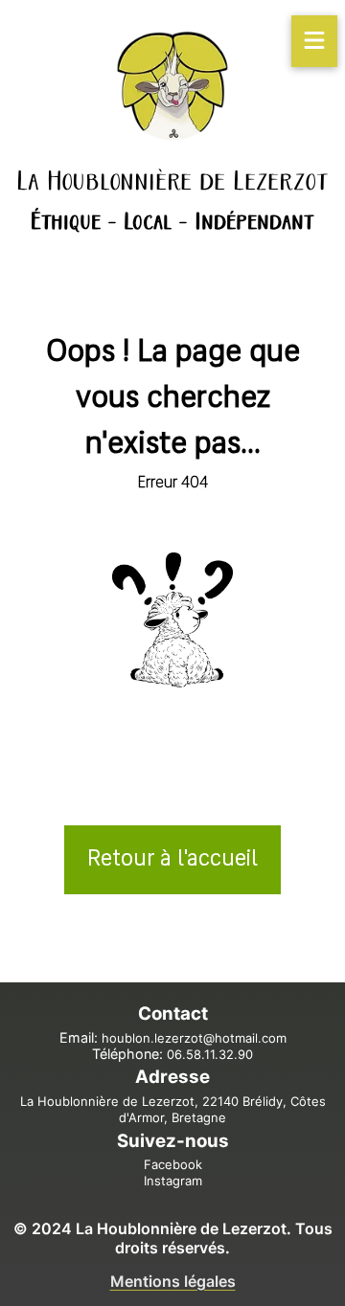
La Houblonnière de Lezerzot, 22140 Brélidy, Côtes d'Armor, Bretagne (173, 1109)
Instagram (173, 1180)
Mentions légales (173, 1281)
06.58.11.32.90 (210, 1054)
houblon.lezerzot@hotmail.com (194, 1038)
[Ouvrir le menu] (315, 41)
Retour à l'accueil (172, 859)
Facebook (173, 1164)
